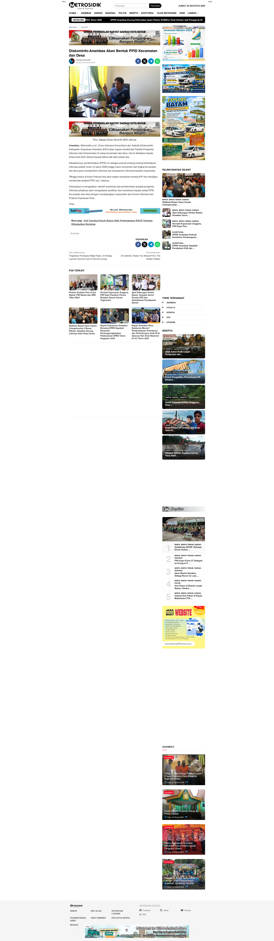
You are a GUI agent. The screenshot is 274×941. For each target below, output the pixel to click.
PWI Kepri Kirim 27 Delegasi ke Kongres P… (189, 561)
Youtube (187, 910)
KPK (168, 317)
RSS (144, 914)
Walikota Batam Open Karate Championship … (176, 203)
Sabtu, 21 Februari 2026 (175, 782)
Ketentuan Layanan (117, 912)
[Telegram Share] (151, 61)
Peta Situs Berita (121, 917)
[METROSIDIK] (85, 5)
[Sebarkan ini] (138, 61)
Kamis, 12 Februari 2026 (175, 887)
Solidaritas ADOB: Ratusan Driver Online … (188, 548)
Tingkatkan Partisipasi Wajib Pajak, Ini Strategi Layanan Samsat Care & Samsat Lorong (90, 255)
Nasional (179, 558)
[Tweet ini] (144, 61)
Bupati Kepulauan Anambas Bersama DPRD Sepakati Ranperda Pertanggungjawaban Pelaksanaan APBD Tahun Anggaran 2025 (114, 332)
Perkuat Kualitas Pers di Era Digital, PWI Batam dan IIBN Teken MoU (82, 295)
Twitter (166, 910)
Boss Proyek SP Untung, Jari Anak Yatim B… (182, 428)
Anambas (74, 233)
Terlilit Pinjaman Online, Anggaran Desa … (182, 403)
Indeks (73, 910)
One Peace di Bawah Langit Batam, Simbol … (188, 586)
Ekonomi (171, 322)
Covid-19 (171, 307)
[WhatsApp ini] (157, 61)
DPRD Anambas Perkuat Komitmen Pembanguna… (185, 235)
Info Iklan (96, 910)
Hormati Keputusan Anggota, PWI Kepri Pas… (186, 224)
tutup (64, 1)
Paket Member (98, 917)
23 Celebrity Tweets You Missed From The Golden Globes (140, 255)
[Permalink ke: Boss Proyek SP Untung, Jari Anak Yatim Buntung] (183, 422)
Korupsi (171, 312)
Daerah (185, 199)
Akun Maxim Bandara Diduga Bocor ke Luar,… (187, 574)
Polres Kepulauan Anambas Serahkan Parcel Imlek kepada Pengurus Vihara (180, 846)
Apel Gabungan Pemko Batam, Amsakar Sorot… (187, 213)
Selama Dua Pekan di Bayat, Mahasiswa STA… (188, 596)
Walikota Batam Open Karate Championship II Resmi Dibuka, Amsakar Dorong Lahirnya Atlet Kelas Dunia (83, 329)
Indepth (169, 349)
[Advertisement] (55, 43)
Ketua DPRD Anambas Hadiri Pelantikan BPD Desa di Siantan (200, 20)
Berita (165, 199)
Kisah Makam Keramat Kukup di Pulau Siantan (180, 812)
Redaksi (74, 924)
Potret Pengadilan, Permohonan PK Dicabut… (183, 378)
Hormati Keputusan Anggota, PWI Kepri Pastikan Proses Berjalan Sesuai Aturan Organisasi (114, 296)
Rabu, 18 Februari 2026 (175, 817)
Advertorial (178, 232)
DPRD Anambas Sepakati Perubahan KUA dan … (185, 246)
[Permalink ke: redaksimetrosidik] (72, 60)
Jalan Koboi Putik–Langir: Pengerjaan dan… (178, 352)
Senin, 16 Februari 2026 (175, 852)
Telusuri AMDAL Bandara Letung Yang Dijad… (181, 454)
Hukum (177, 583)
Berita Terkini (175, 199)
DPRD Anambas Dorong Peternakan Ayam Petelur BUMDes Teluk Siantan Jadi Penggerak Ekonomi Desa (109, 20)
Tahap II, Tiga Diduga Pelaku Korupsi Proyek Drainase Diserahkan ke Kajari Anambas (183, 776)
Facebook (146, 910)
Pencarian (155, 5)
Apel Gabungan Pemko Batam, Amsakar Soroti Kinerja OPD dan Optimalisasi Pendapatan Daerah (144, 297)
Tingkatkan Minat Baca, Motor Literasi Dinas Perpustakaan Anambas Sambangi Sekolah (179, 881)
